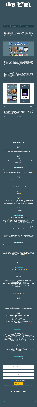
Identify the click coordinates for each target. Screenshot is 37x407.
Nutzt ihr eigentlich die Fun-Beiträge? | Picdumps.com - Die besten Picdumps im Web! (20, 362)
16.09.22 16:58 (18, 232)
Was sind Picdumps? (18, 391)
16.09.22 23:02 (18, 290)
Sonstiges (17, 401)
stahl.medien (18, 276)
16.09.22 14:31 (18, 214)
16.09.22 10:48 (18, 166)
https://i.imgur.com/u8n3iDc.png (19, 318)
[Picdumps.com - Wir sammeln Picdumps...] (18, 4)
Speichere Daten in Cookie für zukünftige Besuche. (19, 380)
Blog (13, 401)
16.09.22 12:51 (18, 190)
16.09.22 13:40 (18, 207)
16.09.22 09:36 (18, 146)
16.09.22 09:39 (18, 155)
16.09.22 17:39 (18, 241)
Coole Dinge (9, 401)
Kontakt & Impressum (27, 401)
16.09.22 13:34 (18, 197)
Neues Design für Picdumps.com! (18, 26)
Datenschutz (34, 401)
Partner (21, 401)
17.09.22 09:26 (18, 312)
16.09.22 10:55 (18, 176)
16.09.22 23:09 (18, 297)
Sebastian (18, 313)
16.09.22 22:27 (18, 266)
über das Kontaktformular (28, 110)
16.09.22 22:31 (18, 275)
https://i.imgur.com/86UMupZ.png (19, 319)
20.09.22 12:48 (18, 344)
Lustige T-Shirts (3, 401)
